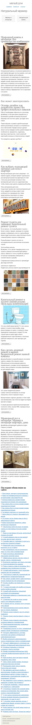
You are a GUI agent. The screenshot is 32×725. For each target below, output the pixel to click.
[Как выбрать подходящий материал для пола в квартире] (16, 206)
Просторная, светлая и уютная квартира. (15, 493)
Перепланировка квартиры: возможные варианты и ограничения (14, 625)
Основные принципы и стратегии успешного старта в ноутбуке (12, 648)
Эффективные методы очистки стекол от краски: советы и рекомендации (15, 559)
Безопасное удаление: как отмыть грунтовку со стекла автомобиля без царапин (16, 563)
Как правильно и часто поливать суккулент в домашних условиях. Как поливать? (16, 681)
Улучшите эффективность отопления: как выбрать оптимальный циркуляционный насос (15, 644)
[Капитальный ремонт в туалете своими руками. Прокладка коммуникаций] (16, 314)
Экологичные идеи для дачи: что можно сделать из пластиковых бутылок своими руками (14, 529)
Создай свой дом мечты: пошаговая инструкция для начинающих (13, 592)
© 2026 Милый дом (6, 716)
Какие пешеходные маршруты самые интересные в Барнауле (13, 524)
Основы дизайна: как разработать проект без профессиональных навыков (15, 107)
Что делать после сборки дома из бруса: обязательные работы (14, 519)
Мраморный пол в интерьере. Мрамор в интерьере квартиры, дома (14, 420)
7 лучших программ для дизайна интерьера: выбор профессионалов (16, 588)
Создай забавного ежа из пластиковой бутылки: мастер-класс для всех (14, 538)
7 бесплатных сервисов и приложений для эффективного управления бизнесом (15, 575)
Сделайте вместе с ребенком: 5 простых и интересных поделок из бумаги (15, 542)
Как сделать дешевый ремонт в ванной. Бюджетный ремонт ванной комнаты (15, 353)
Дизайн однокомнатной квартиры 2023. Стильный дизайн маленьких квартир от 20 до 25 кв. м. (15, 653)
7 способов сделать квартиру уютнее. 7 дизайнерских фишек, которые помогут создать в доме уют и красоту (16, 703)
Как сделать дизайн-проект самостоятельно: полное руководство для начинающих (16, 580)
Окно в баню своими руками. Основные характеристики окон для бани (14, 663)
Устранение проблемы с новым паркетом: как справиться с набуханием (15, 686)
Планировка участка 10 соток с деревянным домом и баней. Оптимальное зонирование (16, 629)
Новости (16, 7)
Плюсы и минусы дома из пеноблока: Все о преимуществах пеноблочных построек (15, 567)
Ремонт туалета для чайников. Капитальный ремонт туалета (13, 224)
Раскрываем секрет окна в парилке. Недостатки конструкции (13, 667)
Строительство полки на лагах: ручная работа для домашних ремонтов (14, 600)
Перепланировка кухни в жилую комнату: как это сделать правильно (15, 609)
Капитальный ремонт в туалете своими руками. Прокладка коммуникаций (14, 301)
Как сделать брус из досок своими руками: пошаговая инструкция (15, 505)
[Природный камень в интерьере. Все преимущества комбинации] (16, 56)
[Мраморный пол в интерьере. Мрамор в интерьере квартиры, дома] (16, 459)
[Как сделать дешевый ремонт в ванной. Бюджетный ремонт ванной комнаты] (16, 380)
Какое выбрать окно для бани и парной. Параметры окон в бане (14, 659)
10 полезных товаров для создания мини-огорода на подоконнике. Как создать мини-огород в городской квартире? (15, 691)
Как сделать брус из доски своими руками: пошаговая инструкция (15, 509)
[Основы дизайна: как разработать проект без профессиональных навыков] (16, 149)
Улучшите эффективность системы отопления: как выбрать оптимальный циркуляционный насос (13, 635)
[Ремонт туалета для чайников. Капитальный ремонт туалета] (16, 280)
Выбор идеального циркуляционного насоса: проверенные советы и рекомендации (15, 640)
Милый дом (16, 3)
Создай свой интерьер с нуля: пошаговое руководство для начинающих (15, 571)
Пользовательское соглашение (13, 718)
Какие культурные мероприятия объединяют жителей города (12, 555)
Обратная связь (6, 722)
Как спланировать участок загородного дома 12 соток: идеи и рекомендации (14, 551)
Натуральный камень (23, 18)
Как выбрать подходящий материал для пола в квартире (14, 168)
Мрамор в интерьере (8, 18)
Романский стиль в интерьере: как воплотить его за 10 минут (13, 546)
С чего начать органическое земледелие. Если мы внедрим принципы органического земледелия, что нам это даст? (15, 697)
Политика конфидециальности (9, 720)
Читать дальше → (6, 94)
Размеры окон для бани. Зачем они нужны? (17, 712)
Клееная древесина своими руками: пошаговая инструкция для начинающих (13, 501)
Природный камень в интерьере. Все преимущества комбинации (15, 39)
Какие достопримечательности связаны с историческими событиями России (14, 497)
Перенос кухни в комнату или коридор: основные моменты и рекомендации (14, 621)
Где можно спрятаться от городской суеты (15, 512)
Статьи (22, 7)
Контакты (4, 718)
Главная (9, 7)
